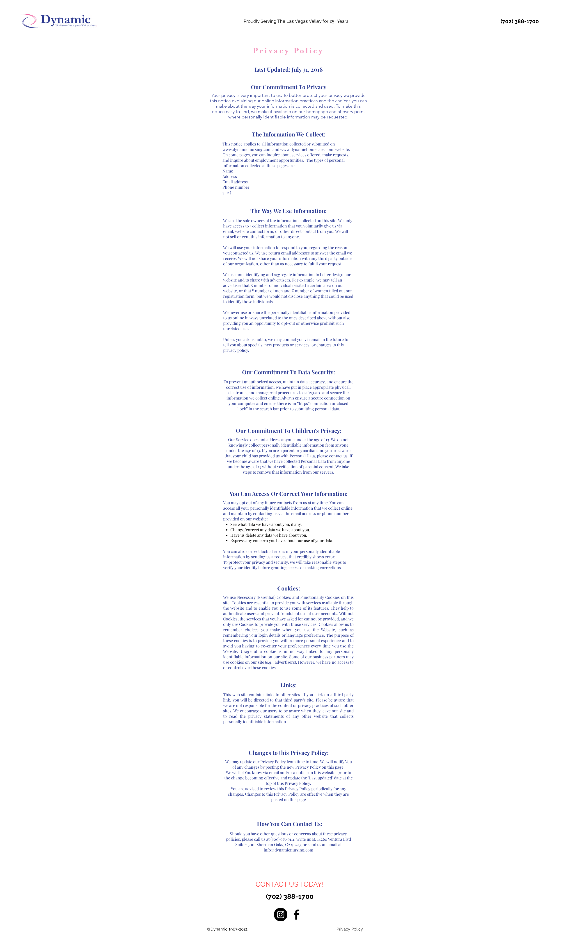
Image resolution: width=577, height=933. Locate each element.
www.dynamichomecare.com (306, 149)
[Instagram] (280, 914)
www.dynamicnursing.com (247, 149)
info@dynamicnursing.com (288, 850)
